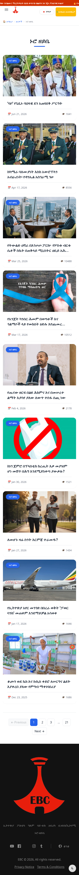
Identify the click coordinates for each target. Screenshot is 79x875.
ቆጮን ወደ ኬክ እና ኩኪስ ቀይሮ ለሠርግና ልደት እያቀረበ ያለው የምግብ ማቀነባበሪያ (38, 684)
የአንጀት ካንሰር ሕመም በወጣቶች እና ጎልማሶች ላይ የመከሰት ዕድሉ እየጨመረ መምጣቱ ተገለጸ (34, 324)
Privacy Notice (24, 867)
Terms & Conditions (50, 867)
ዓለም (31, 825)
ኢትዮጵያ (8, 825)
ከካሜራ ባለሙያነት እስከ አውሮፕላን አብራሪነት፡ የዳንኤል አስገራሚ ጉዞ (32, 174)
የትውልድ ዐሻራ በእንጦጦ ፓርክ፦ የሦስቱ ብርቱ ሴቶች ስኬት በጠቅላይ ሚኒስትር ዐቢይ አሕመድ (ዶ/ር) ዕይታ (39, 250)
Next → (39, 731)
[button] (6, 12)
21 (66, 722)
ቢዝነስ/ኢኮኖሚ (67, 825)
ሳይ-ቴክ (41, 825)
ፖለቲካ (21, 825)
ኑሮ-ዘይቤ (40, 833)
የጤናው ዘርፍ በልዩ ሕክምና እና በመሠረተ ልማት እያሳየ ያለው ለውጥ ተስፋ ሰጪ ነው (36, 395)
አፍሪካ (52, 825)
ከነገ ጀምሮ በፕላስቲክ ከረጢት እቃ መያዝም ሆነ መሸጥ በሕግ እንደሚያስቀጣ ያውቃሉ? (37, 468)
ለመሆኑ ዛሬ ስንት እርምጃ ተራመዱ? (32, 539)
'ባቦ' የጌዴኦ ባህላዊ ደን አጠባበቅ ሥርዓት (34, 103)
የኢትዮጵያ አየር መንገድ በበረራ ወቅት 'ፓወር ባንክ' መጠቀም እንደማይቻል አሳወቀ (38, 610)
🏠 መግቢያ (7, 21)
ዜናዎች (19, 21)
